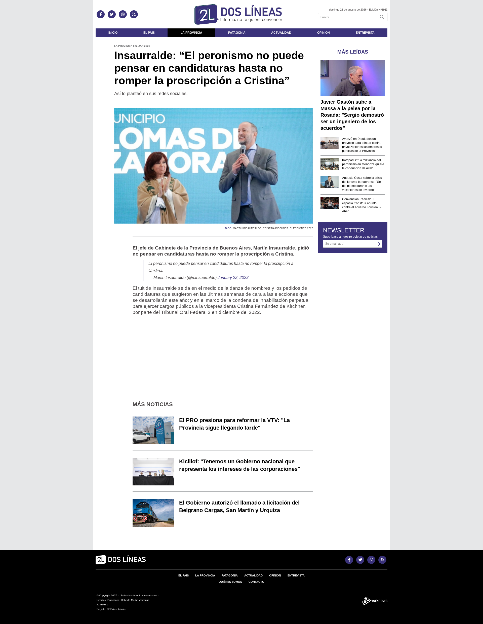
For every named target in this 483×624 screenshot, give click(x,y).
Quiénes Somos (230, 581)
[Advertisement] (223, 354)
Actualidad (281, 32)
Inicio (112, 32)
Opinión (323, 32)
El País (149, 32)
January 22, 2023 (233, 277)
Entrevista (365, 32)
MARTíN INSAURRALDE (247, 228)
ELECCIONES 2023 (301, 228)
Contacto (256, 581)
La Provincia (191, 32)
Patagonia (237, 32)
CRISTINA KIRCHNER (275, 228)
